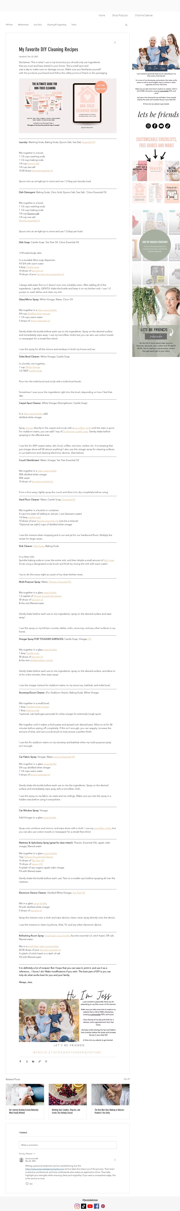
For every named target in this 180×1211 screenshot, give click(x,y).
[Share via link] (39, 1061)
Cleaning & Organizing (56, 24)
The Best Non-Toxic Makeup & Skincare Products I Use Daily (109, 1111)
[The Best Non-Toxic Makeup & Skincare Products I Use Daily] (110, 1094)
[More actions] (114, 42)
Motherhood (23, 24)
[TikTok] (167, 126)
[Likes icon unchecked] (27, 1183)
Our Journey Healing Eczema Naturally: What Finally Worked (24, 1111)
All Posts (9, 24)
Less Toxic (38, 24)
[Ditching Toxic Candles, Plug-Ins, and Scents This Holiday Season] (68, 1094)
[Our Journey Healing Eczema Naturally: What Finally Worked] (25, 1094)
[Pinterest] (103, 1206)
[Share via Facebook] (20, 1061)
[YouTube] (161, 126)
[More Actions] (114, 1159)
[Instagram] (148, 126)
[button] (126, 25)
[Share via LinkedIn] (33, 1061)
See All (127, 1079)
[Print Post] (46, 1061)
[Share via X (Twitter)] (26, 1061)
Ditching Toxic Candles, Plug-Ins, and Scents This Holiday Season (66, 1111)
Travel (73, 24)
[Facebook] (154, 126)
